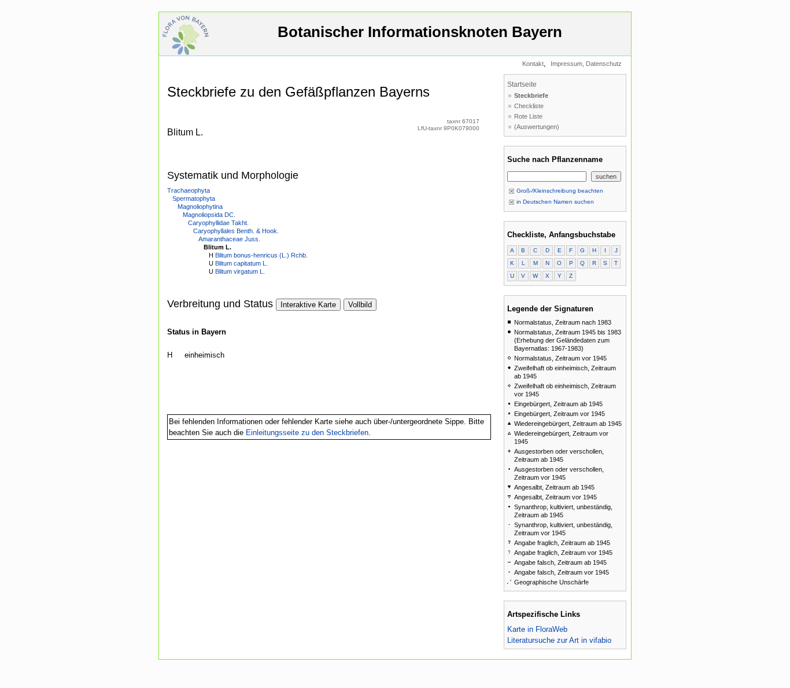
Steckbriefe (531, 95)
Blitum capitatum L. (241, 263)
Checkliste (529, 105)
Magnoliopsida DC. (209, 214)
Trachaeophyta (188, 190)
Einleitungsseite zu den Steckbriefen (307, 432)
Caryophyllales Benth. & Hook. (236, 230)
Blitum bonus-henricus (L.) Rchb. (261, 255)
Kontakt (533, 63)
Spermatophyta (193, 198)
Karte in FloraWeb (537, 629)
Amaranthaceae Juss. (229, 239)
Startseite (522, 84)
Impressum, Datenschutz (586, 63)
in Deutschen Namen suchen (554, 201)
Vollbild (360, 304)
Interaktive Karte (308, 304)
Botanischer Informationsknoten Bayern (420, 32)
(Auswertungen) (536, 126)
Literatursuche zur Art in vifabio (559, 640)
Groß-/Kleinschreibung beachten (559, 190)
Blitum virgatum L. (240, 271)
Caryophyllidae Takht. (218, 222)
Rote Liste (528, 116)
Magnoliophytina (200, 206)
